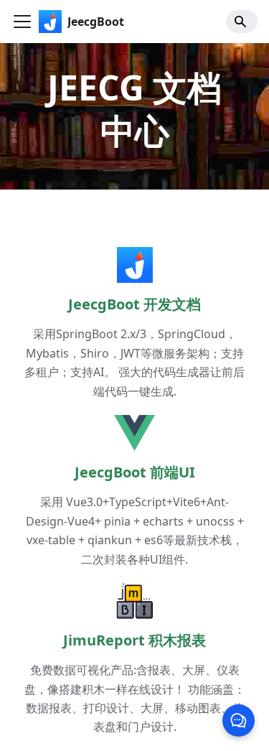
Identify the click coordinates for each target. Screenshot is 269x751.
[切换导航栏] (22, 21)
